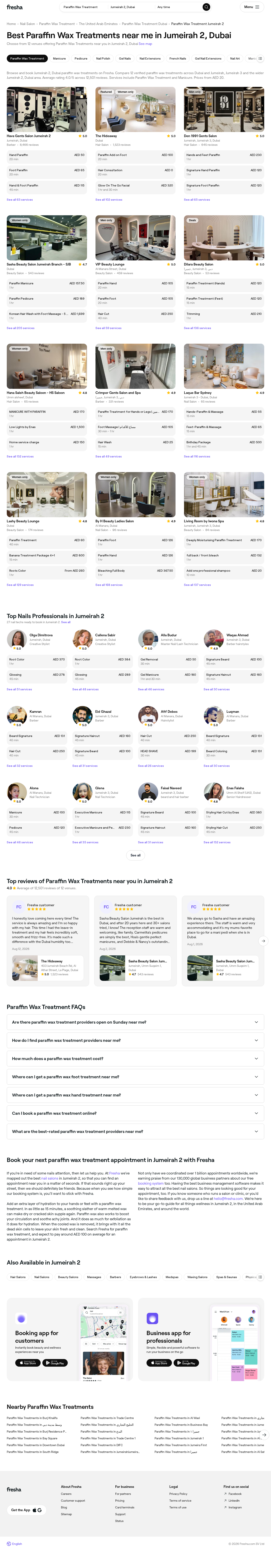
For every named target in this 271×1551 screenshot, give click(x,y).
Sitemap (66, 1514)
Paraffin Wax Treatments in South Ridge (33, 1452)
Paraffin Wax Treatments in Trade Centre (107, 1418)
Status (119, 1521)
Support (120, 1514)
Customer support (73, 1500)
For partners (123, 1493)
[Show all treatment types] (260, 58)
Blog (64, 1507)
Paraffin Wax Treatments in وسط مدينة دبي (34, 1424)
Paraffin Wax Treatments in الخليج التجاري (107, 1424)
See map (145, 44)
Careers (66, 1493)
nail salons (49, 1178)
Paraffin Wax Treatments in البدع (101, 1431)
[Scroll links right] (264, 1435)
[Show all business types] (260, 1277)
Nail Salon (27, 24)
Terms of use (178, 1507)
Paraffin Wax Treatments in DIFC (102, 1445)
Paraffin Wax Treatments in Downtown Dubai (36, 1445)
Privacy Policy (178, 1493)
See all (136, 855)
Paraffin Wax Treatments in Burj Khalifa (32, 1418)
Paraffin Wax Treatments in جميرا (176, 1452)
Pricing (119, 1500)
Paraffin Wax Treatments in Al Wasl (177, 1418)
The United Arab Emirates (98, 24)
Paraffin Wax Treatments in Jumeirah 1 (179, 1438)
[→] (263, 941)
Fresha (114, 1173)
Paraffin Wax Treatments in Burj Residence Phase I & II (37, 1431)
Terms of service (180, 1500)
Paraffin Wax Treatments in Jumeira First (181, 1445)
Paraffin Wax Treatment (57, 24)
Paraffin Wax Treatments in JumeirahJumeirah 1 (111, 1452)
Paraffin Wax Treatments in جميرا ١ (177, 1431)
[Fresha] (15, 7)
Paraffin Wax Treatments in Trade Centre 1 (108, 1438)
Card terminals (124, 1507)
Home (11, 24)
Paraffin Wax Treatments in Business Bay (181, 1424)
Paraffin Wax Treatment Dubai (144, 24)
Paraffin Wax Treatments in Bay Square (32, 1438)
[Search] (207, 7)
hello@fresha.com (228, 1199)
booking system (151, 1183)
